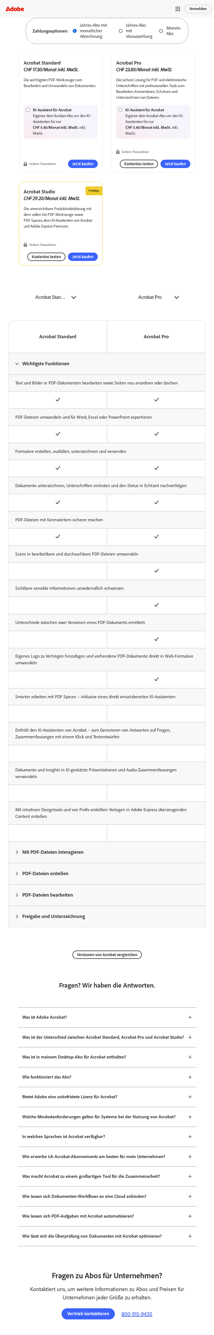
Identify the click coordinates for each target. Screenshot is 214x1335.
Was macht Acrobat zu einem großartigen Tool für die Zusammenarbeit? (91, 1176)
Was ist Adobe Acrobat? (44, 1017)
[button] (177, 8)
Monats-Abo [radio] (173, 30)
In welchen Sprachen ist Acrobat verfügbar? (63, 1136)
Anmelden (198, 8)
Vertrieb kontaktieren (88, 1313)
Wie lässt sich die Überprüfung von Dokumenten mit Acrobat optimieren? (92, 1236)
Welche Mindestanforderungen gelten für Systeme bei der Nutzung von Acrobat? (99, 1116)
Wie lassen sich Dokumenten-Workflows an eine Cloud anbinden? (84, 1196)
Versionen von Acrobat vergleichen (107, 954)
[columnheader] (107, 363)
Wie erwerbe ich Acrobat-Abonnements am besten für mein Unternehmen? (93, 1156)
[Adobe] (14, 9)
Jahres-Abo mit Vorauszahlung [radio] (139, 31)
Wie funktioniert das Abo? (46, 1077)
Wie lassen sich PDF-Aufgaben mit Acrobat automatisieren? (78, 1216)
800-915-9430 (136, 1314)
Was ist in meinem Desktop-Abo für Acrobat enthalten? (74, 1057)
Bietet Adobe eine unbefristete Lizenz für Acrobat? (69, 1096)
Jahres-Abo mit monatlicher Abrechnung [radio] (93, 31)
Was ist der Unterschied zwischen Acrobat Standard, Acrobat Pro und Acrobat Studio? (103, 1037)
